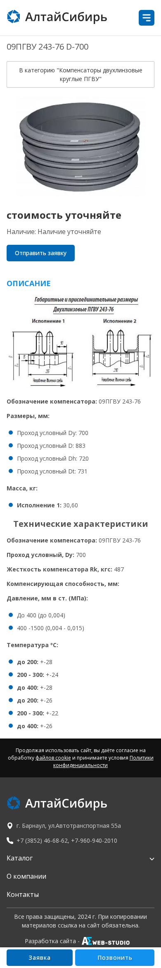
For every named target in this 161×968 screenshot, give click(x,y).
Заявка (40, 957)
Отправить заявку (40, 253)
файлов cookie (53, 757)
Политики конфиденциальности (103, 761)
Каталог (20, 858)
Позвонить (115, 957)
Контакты (23, 894)
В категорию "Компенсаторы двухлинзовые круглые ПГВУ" (80, 74)
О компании (26, 876)
